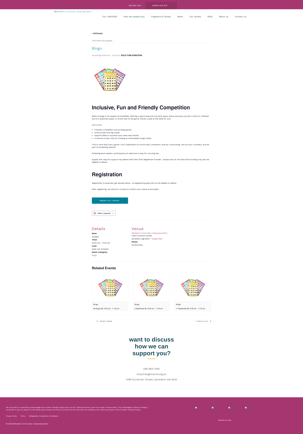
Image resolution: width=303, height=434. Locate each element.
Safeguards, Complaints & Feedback (43, 416)
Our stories (195, 16)
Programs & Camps (161, 16)
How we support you (134, 16)
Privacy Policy (11, 416)
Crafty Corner (202, 321)
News (180, 16)
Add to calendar (104, 213)
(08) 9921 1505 (151, 368)
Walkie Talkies (105, 321)
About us (223, 16)
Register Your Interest (109, 200)
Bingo (94, 255)
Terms (22, 416)
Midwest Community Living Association (149, 233)
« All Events (97, 33)
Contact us (240, 16)
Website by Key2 (224, 420)
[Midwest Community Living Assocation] (75, 16)
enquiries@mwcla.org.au (151, 374)
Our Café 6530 (109, 16)
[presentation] (110, 287)
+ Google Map (156, 239)
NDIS (209, 16)
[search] (163, 6)
